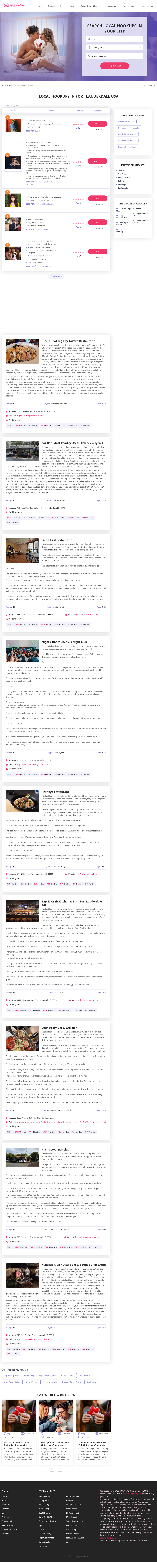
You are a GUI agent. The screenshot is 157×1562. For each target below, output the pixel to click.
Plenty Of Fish (72, 1525)
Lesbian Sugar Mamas (123, 209)
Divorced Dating (67, 1375)
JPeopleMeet (71, 1517)
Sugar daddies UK (140, 214)
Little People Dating (12, 1382)
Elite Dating (29, 1375)
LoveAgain (43, 1546)
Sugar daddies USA (121, 216)
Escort (72, 6)
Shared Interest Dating (71, 1382)
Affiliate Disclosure (10, 1529)
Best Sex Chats (45, 1496)
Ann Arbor (122, 174)
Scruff (41, 1529)
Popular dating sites (47, 1375)
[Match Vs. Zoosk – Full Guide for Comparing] (19, 1416)
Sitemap (5, 1533)
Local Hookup (147, 6)
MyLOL (41, 1525)
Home (39, 6)
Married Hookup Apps (127, 134)
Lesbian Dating (45, 1533)
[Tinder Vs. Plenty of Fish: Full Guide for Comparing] (93, 1416)
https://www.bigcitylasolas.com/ (30, 416)
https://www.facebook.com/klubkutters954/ (35, 1339)
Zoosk (68, 1542)
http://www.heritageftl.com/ (88, 874)
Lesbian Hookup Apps (127, 147)
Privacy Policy (8, 1521)
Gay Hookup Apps (11, 1375)
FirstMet (69, 1500)
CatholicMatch (45, 1542)
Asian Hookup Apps (126, 121)
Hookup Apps (110, 6)
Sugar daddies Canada (140, 221)
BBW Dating (44, 1508)
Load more (56, 276)
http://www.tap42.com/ (90, 1000)
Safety (4, 1513)
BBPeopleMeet (72, 1513)
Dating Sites (44, 1500)
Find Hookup (128, 6)
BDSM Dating (44, 1513)
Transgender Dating (47, 1521)
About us (6, 1504)
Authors (5, 1517)
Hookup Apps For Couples (129, 128)
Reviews (51, 6)
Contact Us (6, 1508)
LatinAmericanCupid (75, 1538)
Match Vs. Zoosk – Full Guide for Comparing (16, 1443)
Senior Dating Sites (74, 1521)
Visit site (97, 124)
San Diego (122, 184)
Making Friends (50, 1382)
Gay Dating (91, 1382)
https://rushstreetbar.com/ (87, 1237)
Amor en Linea (72, 1496)
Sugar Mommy (120, 230)
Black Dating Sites (73, 1533)
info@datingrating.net (132, 1493)
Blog (62, 6)
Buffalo (121, 181)
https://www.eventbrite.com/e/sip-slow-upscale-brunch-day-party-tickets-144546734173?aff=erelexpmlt (61, 1122)
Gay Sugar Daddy (122, 223)
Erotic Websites (32, 1382)
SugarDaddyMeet (46, 1538)
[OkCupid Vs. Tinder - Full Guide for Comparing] (56, 1416)
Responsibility (8, 1525)
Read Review (98, 129)
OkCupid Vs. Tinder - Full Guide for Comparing (55, 1443)
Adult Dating (44, 1504)
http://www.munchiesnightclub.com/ (32, 764)
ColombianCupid (73, 1504)
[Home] (13, 5)
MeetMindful (71, 1508)
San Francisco (124, 188)
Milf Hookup (85, 1375)
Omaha (121, 170)
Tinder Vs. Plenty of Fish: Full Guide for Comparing (92, 1443)
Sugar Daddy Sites (89, 6)
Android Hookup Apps (127, 140)
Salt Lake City (124, 177)
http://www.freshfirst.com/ (87, 615)
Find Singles (114, 66)
